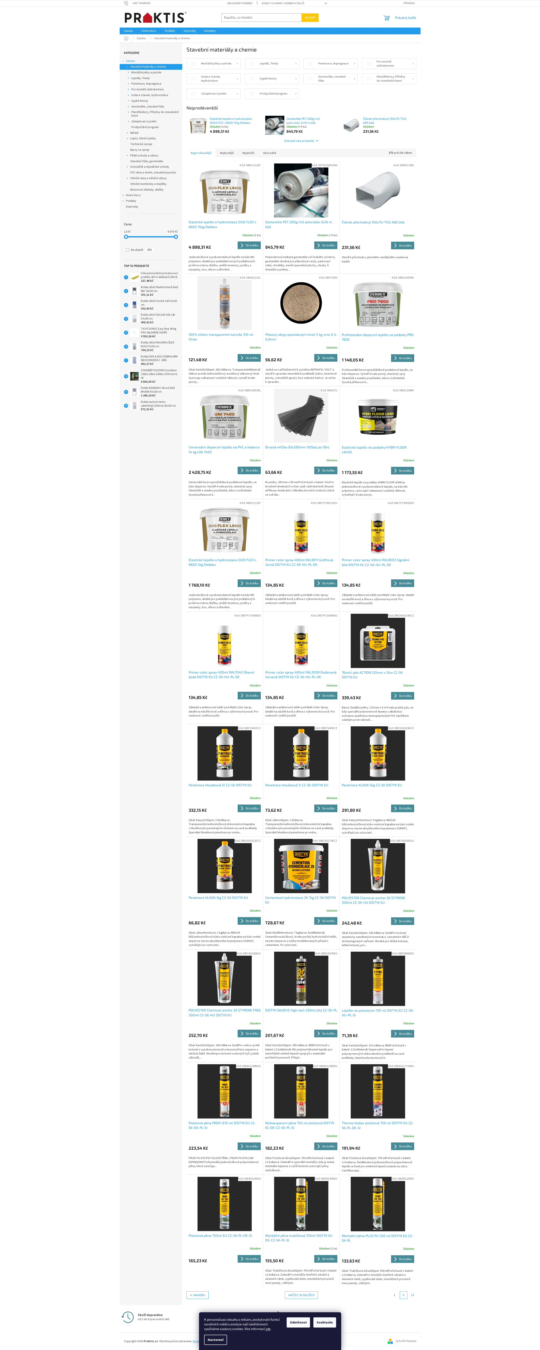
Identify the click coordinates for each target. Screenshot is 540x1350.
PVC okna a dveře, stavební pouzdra (153, 172)
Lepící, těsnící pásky (143, 138)
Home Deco (133, 195)
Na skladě (141, 250)
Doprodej (132, 207)
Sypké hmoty (139, 101)
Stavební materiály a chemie (148, 67)
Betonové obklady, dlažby (147, 190)
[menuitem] (128, 31)
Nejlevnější (227, 153)
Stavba (130, 61)
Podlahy (131, 201)
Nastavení (215, 1339)
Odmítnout (298, 1322)
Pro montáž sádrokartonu (147, 89)
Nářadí (134, 133)
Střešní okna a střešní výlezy (148, 178)
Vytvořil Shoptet (406, 1341)
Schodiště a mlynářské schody (149, 167)
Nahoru (199, 1295)
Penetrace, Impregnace (146, 84)
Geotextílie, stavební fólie (147, 107)
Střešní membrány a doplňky (148, 184)
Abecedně (269, 153)
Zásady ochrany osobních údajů (282, 3)
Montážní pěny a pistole (146, 72)
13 (412, 1295)
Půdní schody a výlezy (144, 155)
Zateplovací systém (144, 121)
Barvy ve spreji (139, 150)
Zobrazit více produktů (299, 140)
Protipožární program (145, 127)
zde (268, 1329)
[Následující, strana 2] (403, 1295)
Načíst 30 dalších (301, 1295)
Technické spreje (141, 144)
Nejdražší (248, 153)
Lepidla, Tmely (140, 78)
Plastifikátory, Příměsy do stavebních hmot (155, 114)
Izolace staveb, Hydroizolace (149, 95)
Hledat (310, 17)
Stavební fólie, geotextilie (146, 161)
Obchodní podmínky (240, 3)
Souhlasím (325, 1322)
